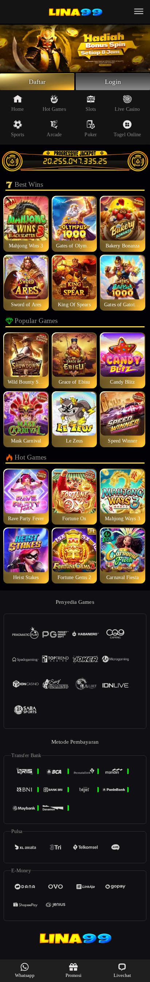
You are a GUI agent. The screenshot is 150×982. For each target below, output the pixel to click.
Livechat (122, 975)
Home (17, 109)
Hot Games (54, 109)
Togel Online (127, 134)
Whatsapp (25, 975)
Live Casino (127, 109)
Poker (90, 134)
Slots (91, 109)
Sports (17, 134)
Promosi (74, 975)
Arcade (54, 134)
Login (113, 81)
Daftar (37, 81)
